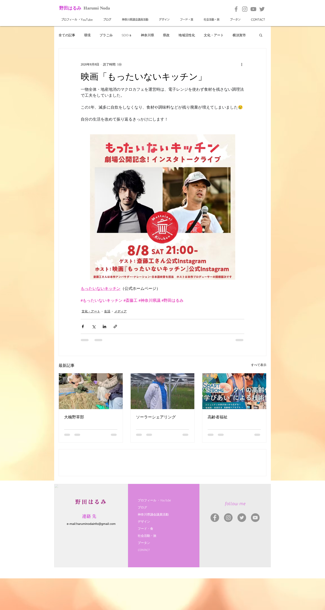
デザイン (144, 557)
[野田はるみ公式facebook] (236, 9)
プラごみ (106, 35)
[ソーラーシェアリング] (163, 391)
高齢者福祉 (218, 417)
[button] (261, 35)
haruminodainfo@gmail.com (96, 559)
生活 (107, 311)
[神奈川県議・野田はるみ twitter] (241, 552)
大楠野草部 (74, 417)
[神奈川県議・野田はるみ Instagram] (228, 552)
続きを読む (241, 35)
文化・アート (214, 35)
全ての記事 (67, 35)
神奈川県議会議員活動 (153, 550)
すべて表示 (258, 365)
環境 (87, 35)
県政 (166, 35)
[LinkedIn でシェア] (104, 326)
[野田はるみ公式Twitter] (262, 9)
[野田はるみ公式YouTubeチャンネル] (253, 9)
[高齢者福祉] (234, 391)
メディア (120, 311)
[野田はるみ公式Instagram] (244, 9)
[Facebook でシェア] (83, 326)
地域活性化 (186, 35)
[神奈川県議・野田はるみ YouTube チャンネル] (255, 552)
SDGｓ (127, 35)
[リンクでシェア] (115, 326)
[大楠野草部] (91, 391)
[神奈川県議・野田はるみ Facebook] (214, 552)
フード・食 (145, 564)
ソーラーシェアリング (156, 417)
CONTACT (144, 585)
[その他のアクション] (241, 64)
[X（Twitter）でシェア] (94, 326)
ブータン (144, 578)
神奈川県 (147, 35)
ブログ (142, 543)
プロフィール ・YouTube (154, 535)
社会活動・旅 (147, 571)
